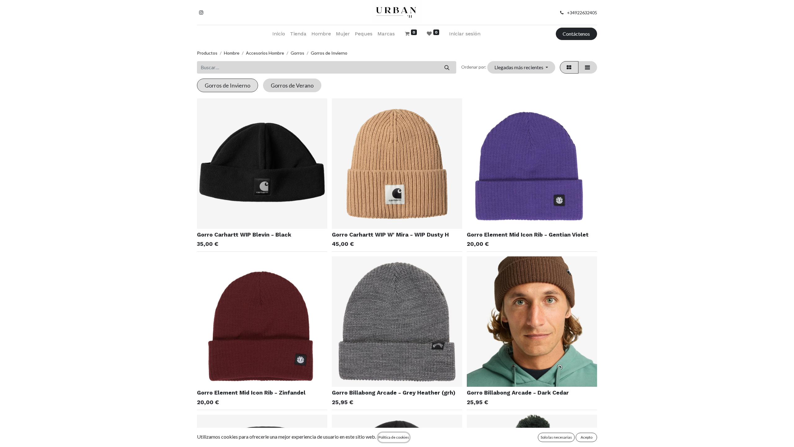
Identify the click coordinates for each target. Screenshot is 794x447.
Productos (207, 53)
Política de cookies (393, 437)
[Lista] (587, 67)
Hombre (231, 53)
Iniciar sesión (464, 34)
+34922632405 (582, 12)
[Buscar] (446, 67)
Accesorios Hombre (265, 53)
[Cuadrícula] (569, 67)
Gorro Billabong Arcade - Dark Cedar (518, 392)
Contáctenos (576, 34)
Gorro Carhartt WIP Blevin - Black (244, 234)
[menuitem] (279, 34)
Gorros (297, 53)
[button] (521, 67)
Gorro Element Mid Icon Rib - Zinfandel (251, 392)
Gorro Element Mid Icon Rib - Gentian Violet (528, 234)
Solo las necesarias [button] (556, 437)
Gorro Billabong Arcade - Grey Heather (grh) (393, 392)
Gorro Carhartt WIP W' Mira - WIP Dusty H (390, 234)
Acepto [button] (586, 437)
